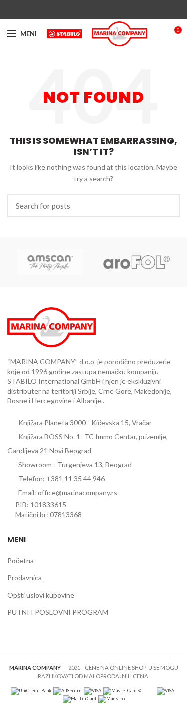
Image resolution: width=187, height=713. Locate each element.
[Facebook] (70, 9)
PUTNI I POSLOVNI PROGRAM (57, 612)
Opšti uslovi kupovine (40, 595)
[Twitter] (82, 9)
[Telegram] (116, 9)
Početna (20, 560)
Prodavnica (24, 577)
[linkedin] (105, 9)
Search (166, 205)
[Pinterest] (93, 9)
